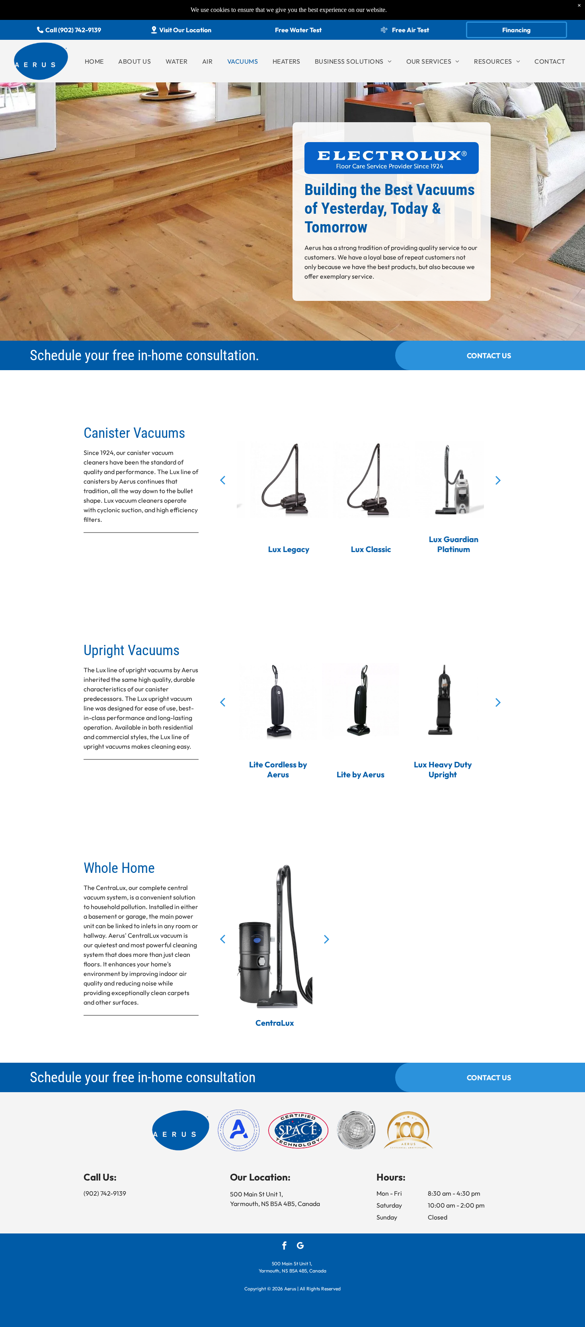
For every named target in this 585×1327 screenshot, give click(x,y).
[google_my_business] (300, 1246)
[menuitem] (94, 61)
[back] (222, 479)
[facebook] (284, 1246)
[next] (498, 479)
